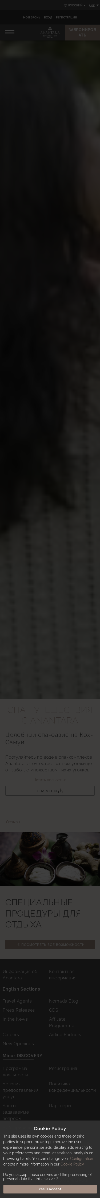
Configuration (81, 1158)
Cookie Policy (72, 1164)
